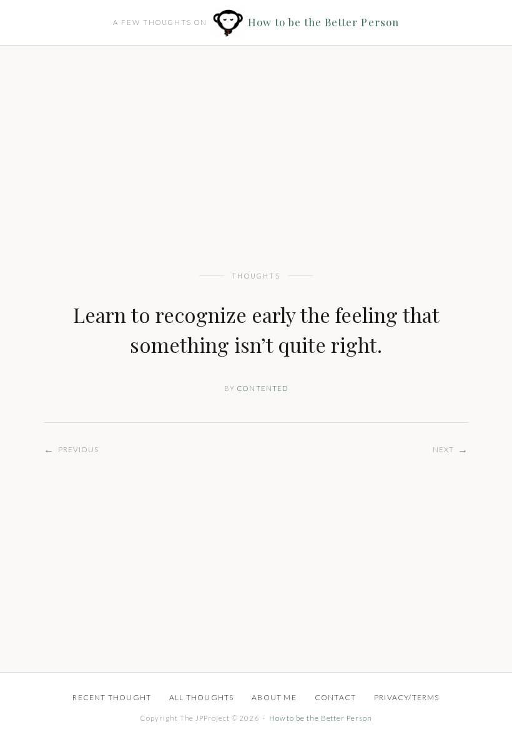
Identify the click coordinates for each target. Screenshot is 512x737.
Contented (262, 388)
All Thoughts (201, 697)
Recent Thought (111, 697)
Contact (335, 697)
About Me (274, 697)
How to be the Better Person (323, 22)
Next (450, 449)
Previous (71, 449)
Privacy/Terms (407, 697)
